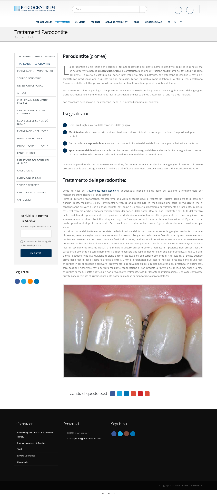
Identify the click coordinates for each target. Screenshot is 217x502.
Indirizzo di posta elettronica (36, 226)
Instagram (126, 433)
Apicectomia (25, 170)
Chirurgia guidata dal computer (31, 112)
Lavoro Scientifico (26, 455)
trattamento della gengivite (103, 190)
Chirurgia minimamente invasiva (32, 102)
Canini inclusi (26, 153)
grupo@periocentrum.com (87, 438)
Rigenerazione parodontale (35, 71)
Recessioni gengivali (30, 85)
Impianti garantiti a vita (32, 145)
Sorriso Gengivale (29, 78)
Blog (137, 22)
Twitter (23, 281)
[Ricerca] (143, 9)
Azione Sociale (153, 22)
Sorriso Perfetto (28, 185)
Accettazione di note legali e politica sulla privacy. (36, 243)
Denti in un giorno (29, 138)
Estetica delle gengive (31, 192)
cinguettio (119, 393)
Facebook (112, 393)
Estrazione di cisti (29, 177)
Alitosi (21, 92)
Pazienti (95, 22)
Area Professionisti (116, 22)
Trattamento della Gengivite (36, 56)
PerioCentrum (44, 22)
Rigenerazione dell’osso (32, 131)
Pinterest (140, 393)
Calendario (22, 462)
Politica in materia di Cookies (31, 443)
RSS (30, 281)
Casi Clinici (24, 199)
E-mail (147, 393)
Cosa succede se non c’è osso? (32, 122)
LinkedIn (126, 393)
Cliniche (80, 22)
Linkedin (36, 281)
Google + (133, 393)
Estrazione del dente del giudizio (33, 162)
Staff (19, 449)
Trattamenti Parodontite (33, 63)
